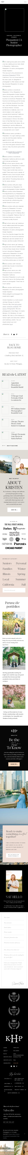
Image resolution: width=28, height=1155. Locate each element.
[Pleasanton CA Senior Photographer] (14, 20)
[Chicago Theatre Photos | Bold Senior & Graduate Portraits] (5, 423)
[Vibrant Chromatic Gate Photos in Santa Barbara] (5, 435)
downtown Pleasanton (9, 75)
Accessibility (13, 1136)
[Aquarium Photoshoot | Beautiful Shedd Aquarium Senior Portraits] (5, 384)
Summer (14, 37)
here (11, 324)
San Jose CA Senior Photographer (13, 364)
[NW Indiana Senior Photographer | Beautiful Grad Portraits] (5, 410)
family (4, 308)
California (17, 35)
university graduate (12, 306)
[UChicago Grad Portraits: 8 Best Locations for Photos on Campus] (5, 397)
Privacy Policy (12, 1134)
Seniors (9, 35)
